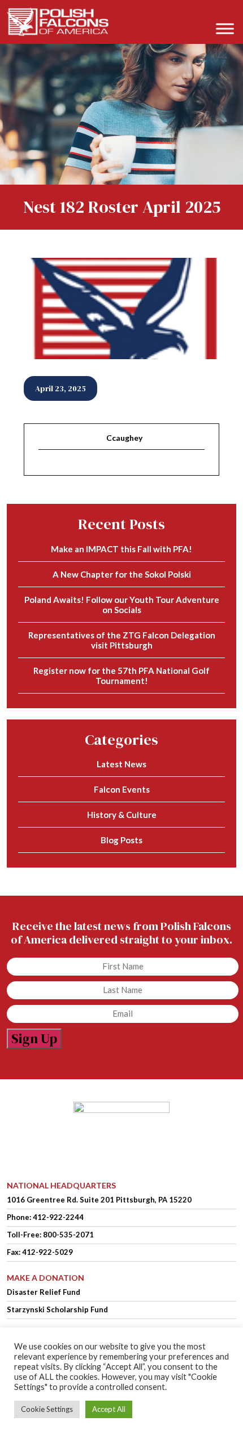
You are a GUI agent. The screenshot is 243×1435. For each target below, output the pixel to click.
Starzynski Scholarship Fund (57, 1309)
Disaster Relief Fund (43, 1292)
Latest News (121, 764)
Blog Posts (121, 840)
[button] (228, 12)
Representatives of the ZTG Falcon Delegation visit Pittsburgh (121, 640)
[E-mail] (45, 469)
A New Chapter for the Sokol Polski (122, 574)
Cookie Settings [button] (47, 1409)
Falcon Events (122, 789)
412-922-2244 (58, 1217)
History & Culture (122, 815)
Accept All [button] (108, 1409)
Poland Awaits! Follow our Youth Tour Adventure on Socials (121, 604)
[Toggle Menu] (225, 28)
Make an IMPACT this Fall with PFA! (121, 549)
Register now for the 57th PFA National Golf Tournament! (121, 675)
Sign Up (34, 1038)
